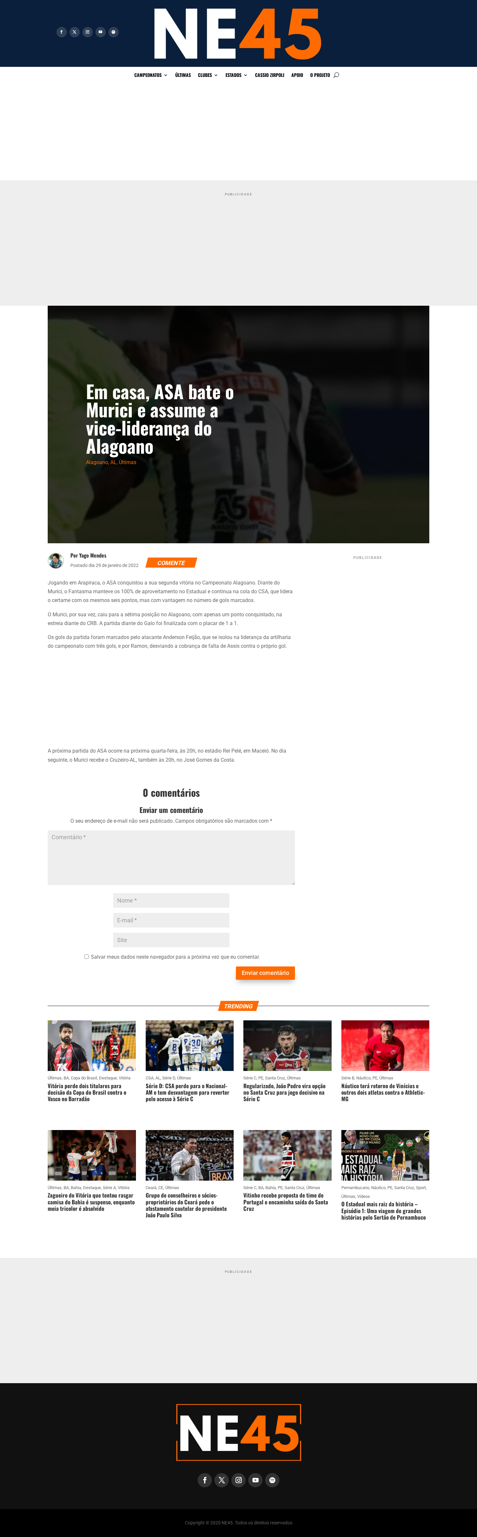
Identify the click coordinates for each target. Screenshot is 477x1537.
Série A (109, 1187)
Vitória (124, 1078)
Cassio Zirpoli (269, 75)
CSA (149, 1078)
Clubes (205, 75)
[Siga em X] (74, 32)
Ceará (151, 1187)
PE (260, 1078)
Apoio (297, 75)
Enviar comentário (265, 972)
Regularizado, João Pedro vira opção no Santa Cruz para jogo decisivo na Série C (284, 1092)
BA (66, 1078)
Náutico (363, 1078)
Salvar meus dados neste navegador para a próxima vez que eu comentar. (175, 957)
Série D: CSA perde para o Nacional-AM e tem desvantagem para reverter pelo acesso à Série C (187, 1092)
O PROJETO (320, 75)
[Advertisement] (238, 131)
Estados (233, 75)
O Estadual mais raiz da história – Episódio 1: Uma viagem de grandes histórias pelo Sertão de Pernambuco (383, 1210)
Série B (347, 1078)
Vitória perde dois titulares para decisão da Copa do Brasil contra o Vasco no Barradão (87, 1092)
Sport (421, 1187)
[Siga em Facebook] (61, 32)
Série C (249, 1078)
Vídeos (363, 1196)
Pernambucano (355, 1187)
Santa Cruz (275, 1078)
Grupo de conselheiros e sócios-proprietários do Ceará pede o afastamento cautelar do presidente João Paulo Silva (186, 1205)
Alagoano (97, 462)
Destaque (108, 1078)
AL (113, 462)
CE (160, 1187)
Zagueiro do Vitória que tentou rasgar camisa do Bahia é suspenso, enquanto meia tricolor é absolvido (91, 1201)
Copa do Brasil (84, 1078)
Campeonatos (148, 75)
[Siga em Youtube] (100, 32)
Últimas (183, 75)
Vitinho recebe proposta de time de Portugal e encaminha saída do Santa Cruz (285, 1201)
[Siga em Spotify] (113, 32)
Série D (168, 1078)
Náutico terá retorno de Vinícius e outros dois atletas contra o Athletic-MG (383, 1092)
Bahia (76, 1187)
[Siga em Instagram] (87, 32)
